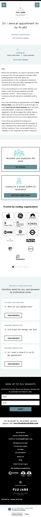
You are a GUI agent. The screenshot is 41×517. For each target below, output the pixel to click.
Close (27, 514)
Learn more (17, 514)
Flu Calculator (20, 453)
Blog (20, 460)
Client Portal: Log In (20, 464)
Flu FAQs (20, 449)
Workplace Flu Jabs (20, 443)
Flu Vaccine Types (20, 446)
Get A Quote (20, 432)
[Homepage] (20, 17)
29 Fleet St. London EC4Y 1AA (11, 499)
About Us (20, 457)
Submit (20, 409)
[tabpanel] (20, 248)
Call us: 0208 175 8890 (20, 436)
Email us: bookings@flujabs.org (20, 439)
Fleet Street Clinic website (16, 107)
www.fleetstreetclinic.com (25, 423)
